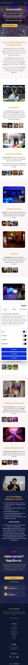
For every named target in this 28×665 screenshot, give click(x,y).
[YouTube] (17, 657)
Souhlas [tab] (5, 309)
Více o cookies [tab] (23, 309)
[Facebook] (14, 657)
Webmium (17, 663)
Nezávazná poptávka (9, 25)
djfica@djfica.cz (14, 648)
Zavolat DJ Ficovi (15, 581)
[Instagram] (10, 657)
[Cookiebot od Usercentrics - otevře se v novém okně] (21, 306)
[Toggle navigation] (25, 2)
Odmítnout (14, 358)
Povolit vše (14, 349)
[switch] (25, 336)
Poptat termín (13, 577)
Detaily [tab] (14, 309)
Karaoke (4, 212)
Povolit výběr (14, 353)
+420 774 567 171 (15, 647)
